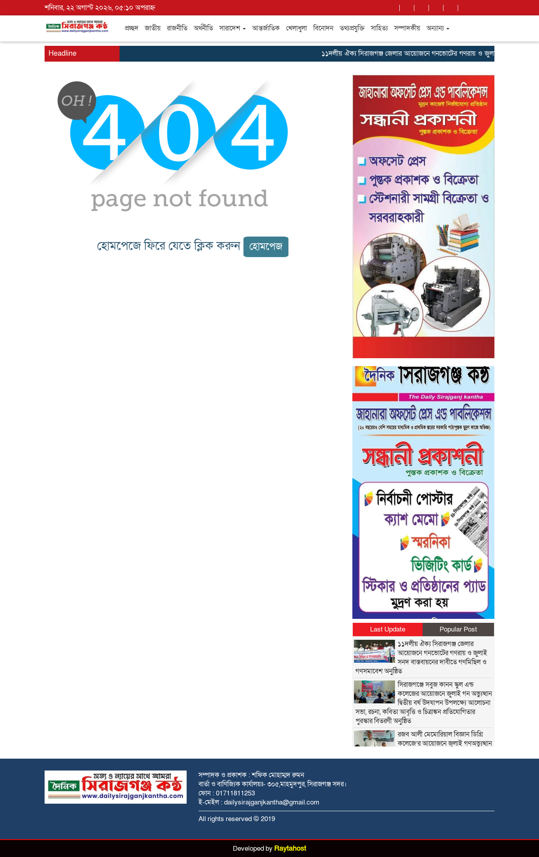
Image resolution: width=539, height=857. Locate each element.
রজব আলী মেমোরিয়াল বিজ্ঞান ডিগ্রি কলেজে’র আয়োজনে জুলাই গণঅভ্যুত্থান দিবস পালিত (445, 743)
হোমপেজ (266, 246)
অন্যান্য (436, 28)
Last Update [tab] (387, 629)
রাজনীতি (177, 28)
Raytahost (290, 848)
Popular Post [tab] (458, 629)
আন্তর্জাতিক (266, 28)
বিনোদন (323, 28)
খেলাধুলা (296, 28)
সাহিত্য (379, 28)
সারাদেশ (230, 28)
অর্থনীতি (203, 28)
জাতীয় (153, 28)
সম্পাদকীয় (407, 28)
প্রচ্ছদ (131, 28)
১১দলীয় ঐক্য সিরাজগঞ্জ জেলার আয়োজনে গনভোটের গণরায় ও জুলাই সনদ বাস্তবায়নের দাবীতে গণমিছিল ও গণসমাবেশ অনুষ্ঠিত (421, 657)
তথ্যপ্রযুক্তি (352, 28)
